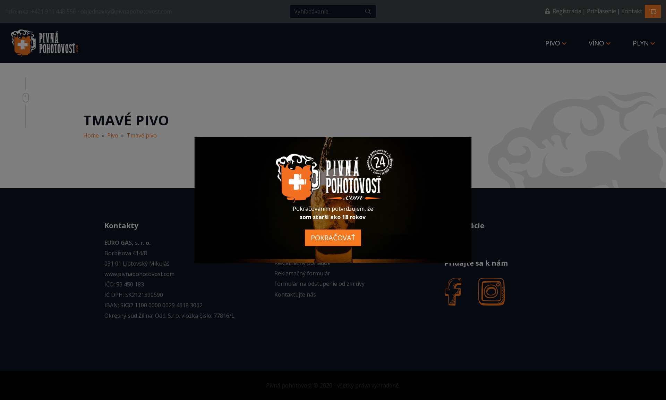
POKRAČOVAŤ (333, 237)
